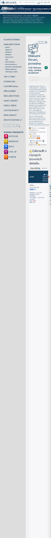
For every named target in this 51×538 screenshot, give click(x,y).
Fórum (33, 128)
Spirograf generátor (17, 21)
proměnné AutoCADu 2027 (34, 22)
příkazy (20, 22)
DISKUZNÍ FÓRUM (12, 44)
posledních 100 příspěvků (13, 67)
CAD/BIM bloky (11, 86)
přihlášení (8, 52)
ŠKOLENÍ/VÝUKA (11, 96)
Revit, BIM (32, 134)
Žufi (31, 185)
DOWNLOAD (9, 81)
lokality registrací (10, 69)
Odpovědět (34, 168)
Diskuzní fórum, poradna (34, 59)
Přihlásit (44, 145)
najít (6, 59)
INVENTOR (13, 141)
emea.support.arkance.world (39, 125)
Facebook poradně (38, 114)
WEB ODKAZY (10, 115)
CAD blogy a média (11, 72)
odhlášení (8, 54)
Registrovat (33, 145)
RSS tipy (41, 41)
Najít (40, 141)
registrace (8, 50)
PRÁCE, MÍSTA (10, 105)
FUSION (12, 157)
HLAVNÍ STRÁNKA (12, 39)
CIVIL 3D (12, 152)
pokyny (7, 47)
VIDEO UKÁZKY (11, 101)
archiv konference (11, 64)
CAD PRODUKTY (11, 110)
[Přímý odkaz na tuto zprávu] (50, 185)
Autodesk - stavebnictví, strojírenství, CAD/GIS (37, 130)
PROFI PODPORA (12, 120)
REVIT (11, 146)
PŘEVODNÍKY (10, 91)
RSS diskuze (39, 43)
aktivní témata (10, 62)
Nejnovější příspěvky (34, 137)
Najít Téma (45, 176)
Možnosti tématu (45, 180)
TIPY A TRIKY (9, 77)
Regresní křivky (30, 21)
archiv (44, 168)
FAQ (33, 141)
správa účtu (9, 57)
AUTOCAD (13, 136)
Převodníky (6, 22)
